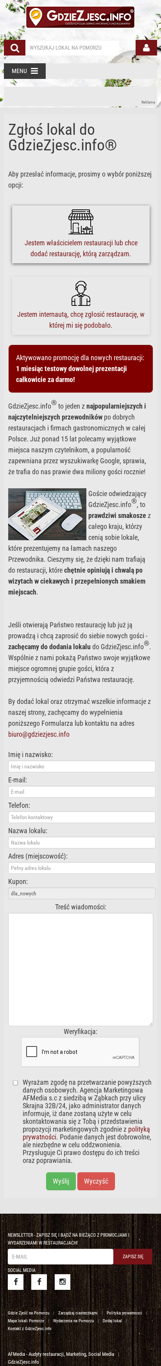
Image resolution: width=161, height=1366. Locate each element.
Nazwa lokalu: (27, 831)
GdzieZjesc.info (23, 1362)
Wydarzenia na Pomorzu (73, 1320)
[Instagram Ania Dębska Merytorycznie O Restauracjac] (62, 1282)
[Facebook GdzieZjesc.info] (15, 1282)
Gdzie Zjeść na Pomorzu (28, 1313)
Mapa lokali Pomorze (26, 1320)
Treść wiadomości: (80, 907)
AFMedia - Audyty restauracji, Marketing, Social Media (61, 1354)
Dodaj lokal (112, 1320)
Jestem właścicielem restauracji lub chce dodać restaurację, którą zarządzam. (81, 248)
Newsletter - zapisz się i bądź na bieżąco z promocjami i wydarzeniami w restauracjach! (68, 1239)
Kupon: (18, 882)
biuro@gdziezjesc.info (39, 734)
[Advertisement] (80, 96)
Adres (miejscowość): (38, 856)
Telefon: (19, 805)
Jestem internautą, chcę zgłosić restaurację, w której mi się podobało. (81, 319)
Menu (19, 71)
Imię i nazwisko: (30, 755)
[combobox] (72, 47)
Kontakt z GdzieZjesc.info (30, 1328)
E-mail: (17, 780)
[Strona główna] (80, 16)
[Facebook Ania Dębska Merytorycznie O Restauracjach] (39, 1282)
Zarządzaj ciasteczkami (78, 1313)
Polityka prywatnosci (124, 1313)
